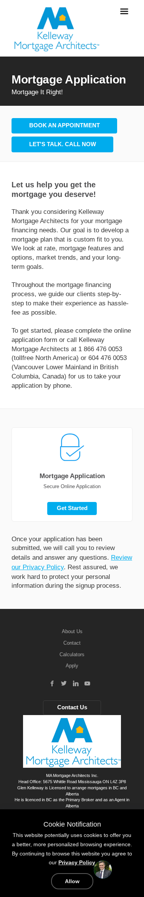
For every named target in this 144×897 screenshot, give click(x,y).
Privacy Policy (76, 862)
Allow (72, 881)
